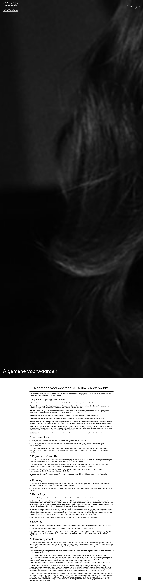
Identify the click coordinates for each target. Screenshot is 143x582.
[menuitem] (132, 7)
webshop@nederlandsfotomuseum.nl (42, 557)
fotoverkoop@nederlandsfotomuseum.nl (43, 562)
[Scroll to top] (139, 579)
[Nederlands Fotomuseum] (10, 7)
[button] (139, 7)
